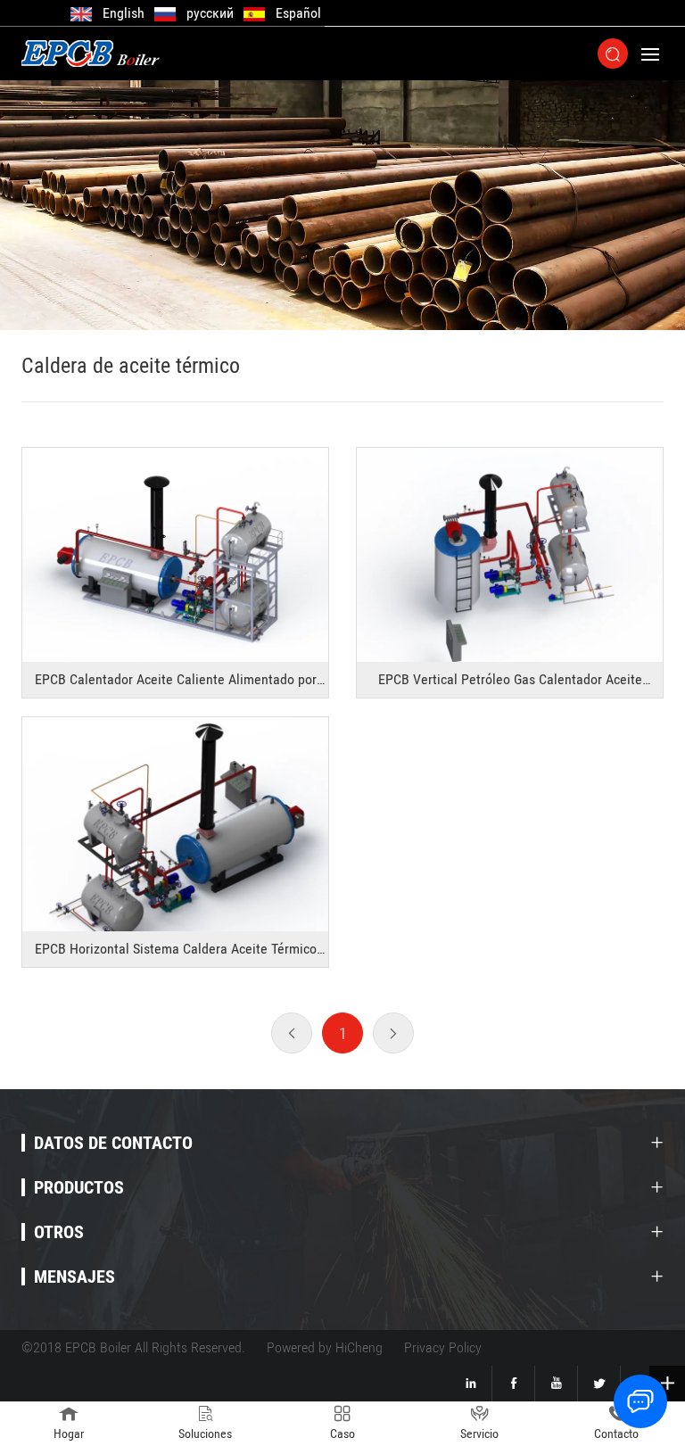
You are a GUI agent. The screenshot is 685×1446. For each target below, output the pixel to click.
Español (298, 12)
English (123, 12)
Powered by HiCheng (325, 1347)
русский (210, 12)
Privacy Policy (443, 1347)
